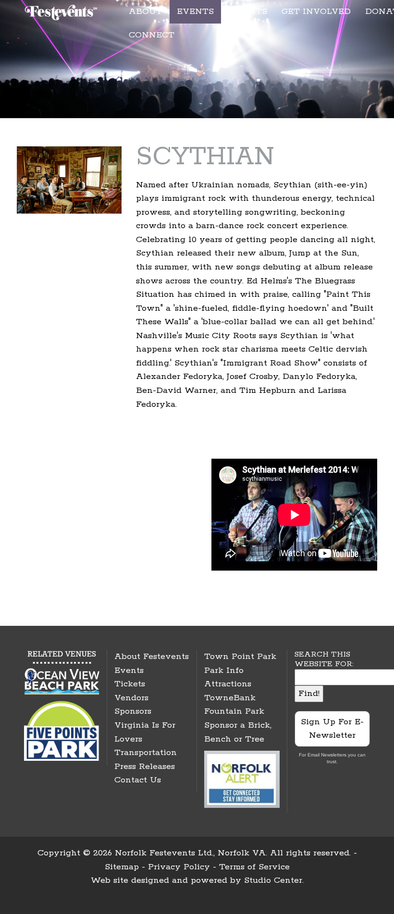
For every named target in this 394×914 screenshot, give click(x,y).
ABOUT (145, 11)
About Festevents (151, 656)
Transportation (145, 752)
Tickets (129, 684)
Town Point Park (240, 656)
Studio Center (273, 880)
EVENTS (195, 11)
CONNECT (151, 35)
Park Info (224, 670)
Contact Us (137, 780)
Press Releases (144, 766)
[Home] (62, 11)
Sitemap (122, 867)
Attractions (227, 684)
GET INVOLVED (316, 11)
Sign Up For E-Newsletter (332, 729)
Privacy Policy (179, 867)
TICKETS (247, 11)
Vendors (131, 698)
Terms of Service (254, 867)
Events (129, 670)
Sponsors (132, 711)
